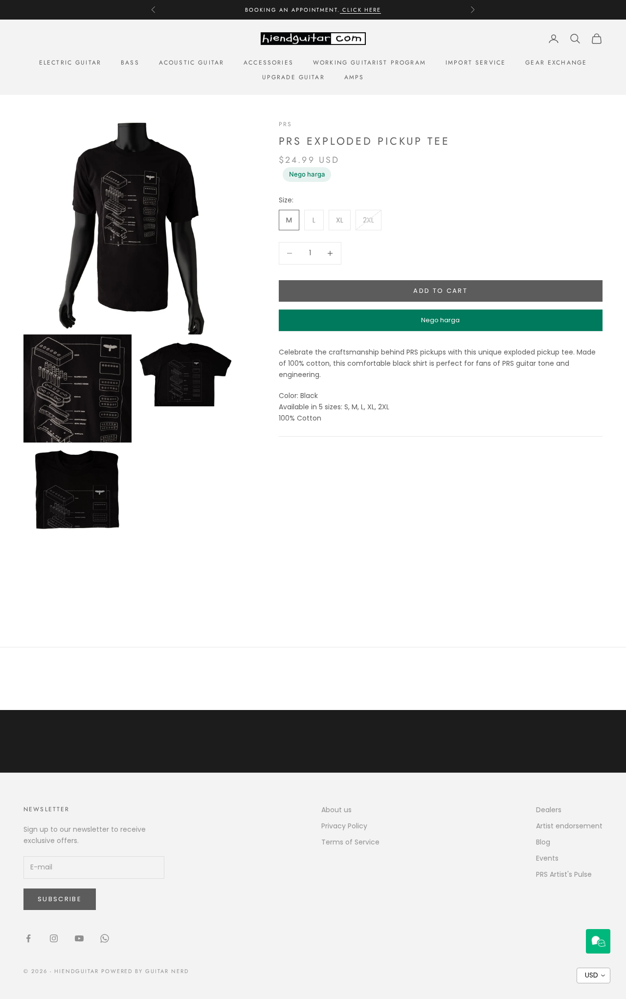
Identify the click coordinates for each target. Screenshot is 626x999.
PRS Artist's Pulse (564, 874)
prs (285, 124)
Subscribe (60, 899)
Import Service (476, 62)
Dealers (548, 810)
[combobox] (593, 975)
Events (547, 858)
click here (360, 10)
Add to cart (440, 290)
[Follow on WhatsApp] (105, 938)
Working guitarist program (369, 62)
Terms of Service (350, 842)
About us (336, 810)
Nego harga (307, 174)
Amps (354, 77)
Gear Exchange (556, 62)
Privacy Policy (344, 826)
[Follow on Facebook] (28, 938)
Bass (130, 62)
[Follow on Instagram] (54, 938)
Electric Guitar (70, 62)
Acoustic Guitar (191, 62)
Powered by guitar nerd (145, 971)
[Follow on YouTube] (79, 938)
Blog (543, 842)
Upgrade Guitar (293, 77)
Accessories (268, 62)
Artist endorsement (569, 826)
